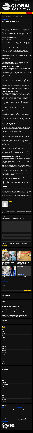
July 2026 (3, 331)
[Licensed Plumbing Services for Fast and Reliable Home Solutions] (9, 256)
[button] (2, 13)
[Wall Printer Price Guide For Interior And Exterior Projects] (9, 414)
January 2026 (3, 344)
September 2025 (4, 352)
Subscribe (29, 13)
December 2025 (4, 346)
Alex (2, 418)
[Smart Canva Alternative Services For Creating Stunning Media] (24, 408)
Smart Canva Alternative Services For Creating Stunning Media (10, 306)
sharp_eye (3, 23)
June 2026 (3, 333)
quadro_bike (19, 419)
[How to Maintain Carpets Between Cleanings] (9, 271)
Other (2, 388)
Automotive (3, 371)
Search (3, 287)
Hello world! (11, 322)
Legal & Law (3, 386)
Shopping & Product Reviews (6, 393)
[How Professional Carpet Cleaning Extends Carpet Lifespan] (24, 271)
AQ (2, 264)
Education (3, 378)
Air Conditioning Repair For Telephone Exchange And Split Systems (8, 283)
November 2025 (4, 348)
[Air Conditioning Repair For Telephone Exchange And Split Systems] (9, 281)
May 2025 (3, 361)
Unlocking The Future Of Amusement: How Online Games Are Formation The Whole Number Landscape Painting (23, 417)
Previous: (9, 211)
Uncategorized (4, 401)
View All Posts (12, 204)
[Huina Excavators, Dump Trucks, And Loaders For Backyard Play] (9, 408)
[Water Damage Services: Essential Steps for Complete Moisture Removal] (24, 256)
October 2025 (4, 350)
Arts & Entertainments (5, 369)
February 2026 (4, 341)
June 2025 (3, 359)
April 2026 (3, 337)
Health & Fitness (4, 382)
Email (3, 236)
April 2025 (3, 363)
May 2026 (3, 335)
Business (3, 373)
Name (3, 233)
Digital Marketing (4, 376)
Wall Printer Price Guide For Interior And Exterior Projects (10, 309)
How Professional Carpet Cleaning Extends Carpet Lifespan (23, 277)
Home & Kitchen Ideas (5, 19)
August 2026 (3, 329)
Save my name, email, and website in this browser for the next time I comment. (15, 243)
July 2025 (3, 356)
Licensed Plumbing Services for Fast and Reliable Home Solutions (8, 263)
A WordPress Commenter (5, 322)
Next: (24, 210)
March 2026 (3, 339)
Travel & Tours (4, 399)
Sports (3, 395)
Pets (2, 390)
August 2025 (3, 354)
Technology (3, 397)
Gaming (3, 380)
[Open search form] (24, 13)
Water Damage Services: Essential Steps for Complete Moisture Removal (24, 263)
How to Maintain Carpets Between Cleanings (9, 276)
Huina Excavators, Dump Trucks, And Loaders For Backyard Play (10, 304)
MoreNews (19, 431)
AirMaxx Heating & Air (10, 39)
